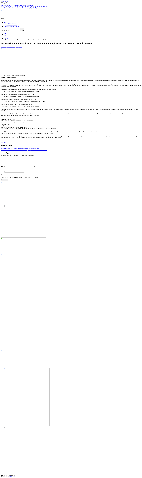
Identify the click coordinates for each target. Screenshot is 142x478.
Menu (2, 18)
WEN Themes (12, 476)
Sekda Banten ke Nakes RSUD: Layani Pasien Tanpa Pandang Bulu (17, 5)
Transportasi (3, 142)
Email (2, 171)
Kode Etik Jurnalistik (11, 23)
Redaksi (5, 22)
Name (2, 169)
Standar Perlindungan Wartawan (11, 26)
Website (2, 174)
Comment (3, 166)
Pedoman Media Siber (12, 25)
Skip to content (4, 1)
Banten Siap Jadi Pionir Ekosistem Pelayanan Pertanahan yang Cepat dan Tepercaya (20, 7)
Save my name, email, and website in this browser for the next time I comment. (20, 177)
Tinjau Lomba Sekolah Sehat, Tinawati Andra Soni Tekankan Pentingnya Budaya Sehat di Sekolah (24, 6)
